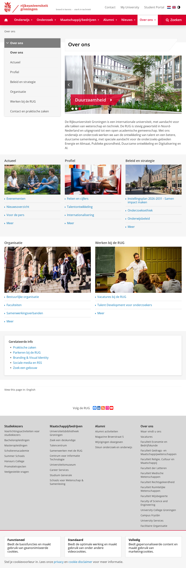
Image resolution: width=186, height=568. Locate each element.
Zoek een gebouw (25, 368)
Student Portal (154, 7)
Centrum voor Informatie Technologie (65, 457)
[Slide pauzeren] (178, 110)
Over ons (9, 31)
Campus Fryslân (150, 515)
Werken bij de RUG (109, 243)
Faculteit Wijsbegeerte (154, 496)
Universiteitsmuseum (63, 464)
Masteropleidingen (15, 445)
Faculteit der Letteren (154, 468)
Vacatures (147, 436)
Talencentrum (58, 445)
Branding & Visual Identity (30, 357)
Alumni (100, 426)
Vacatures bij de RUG (111, 297)
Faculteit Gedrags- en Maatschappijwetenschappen (159, 452)
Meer (10, 223)
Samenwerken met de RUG (66, 450)
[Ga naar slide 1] (72, 109)
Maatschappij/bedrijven (66, 426)
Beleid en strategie (140, 160)
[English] (174, 7)
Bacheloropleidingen (17, 440)
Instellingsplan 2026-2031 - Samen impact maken (151, 200)
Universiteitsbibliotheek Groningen (64, 433)
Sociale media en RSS (27, 363)
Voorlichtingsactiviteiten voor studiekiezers (22, 433)
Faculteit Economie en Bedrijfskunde (154, 443)
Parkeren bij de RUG (27, 352)
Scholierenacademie (16, 450)
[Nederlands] (169, 7)
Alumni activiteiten (106, 431)
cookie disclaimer (80, 562)
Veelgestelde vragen (16, 471)
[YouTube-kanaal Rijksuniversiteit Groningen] (111, 408)
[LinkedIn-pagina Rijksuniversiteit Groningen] (98, 408)
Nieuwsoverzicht (18, 207)
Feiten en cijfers (77, 198)
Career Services (59, 470)
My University (130, 7)
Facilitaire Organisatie (154, 526)
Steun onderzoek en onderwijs (113, 447)
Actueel (10, 160)
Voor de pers (15, 215)
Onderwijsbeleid (139, 218)
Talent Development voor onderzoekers (124, 305)
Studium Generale (61, 475)
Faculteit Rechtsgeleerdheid (158, 482)
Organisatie (13, 243)
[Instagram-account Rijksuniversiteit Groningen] (107, 408)
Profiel (70, 160)
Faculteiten (14, 305)
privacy (59, 562)
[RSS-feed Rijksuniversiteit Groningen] (103, 408)
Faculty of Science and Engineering (154, 502)
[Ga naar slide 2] (76, 109)
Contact (110, 7)
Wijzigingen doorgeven (109, 442)
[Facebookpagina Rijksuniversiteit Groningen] (94, 408)
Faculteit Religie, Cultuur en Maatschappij (157, 461)
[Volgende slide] (178, 85)
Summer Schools (14, 456)
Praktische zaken (24, 347)
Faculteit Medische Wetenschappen (152, 475)
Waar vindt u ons (151, 431)
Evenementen (16, 198)
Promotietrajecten (15, 466)
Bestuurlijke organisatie (23, 297)
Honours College (14, 461)
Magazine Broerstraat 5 (109, 436)
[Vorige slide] (68, 85)
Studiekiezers (13, 426)
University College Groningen (158, 510)
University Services (152, 520)
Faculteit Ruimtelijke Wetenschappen (153, 488)
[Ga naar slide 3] (80, 109)
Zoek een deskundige (63, 440)
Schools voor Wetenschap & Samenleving (66, 482)
